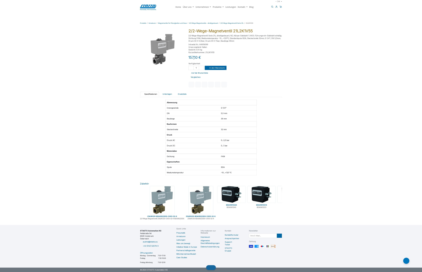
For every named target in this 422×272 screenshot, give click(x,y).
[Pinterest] (217, 84)
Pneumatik (180, 233)
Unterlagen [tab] (167, 94)
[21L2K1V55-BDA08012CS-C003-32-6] (280, 20)
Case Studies (181, 257)
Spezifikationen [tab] (150, 94)
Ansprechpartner (232, 238)
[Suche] (272, 6)
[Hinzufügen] (201, 68)
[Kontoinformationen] (276, 6)
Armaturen (152, 23)
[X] (198, 84)
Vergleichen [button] (196, 77)
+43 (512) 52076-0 (151, 246)
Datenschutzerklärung (210, 247)
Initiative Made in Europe (186, 247)
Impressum (205, 237)
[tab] (181, 94)
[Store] (276, 20)
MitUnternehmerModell (186, 254)
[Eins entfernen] (191, 68)
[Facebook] (191, 84)
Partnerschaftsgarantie (185, 250)
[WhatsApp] (211, 84)
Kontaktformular (231, 235)
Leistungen (180, 240)
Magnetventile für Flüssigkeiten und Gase (172, 23)
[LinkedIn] (204, 84)
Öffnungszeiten (146, 253)
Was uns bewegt (183, 243)
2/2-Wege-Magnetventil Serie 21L (232, 23)
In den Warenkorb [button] (217, 68)
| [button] (277, 1)
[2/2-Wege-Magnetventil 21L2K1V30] (273, 20)
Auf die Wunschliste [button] (199, 73)
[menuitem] (178, 7)
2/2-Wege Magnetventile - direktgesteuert (203, 23)
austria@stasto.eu (150, 242)
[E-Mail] (224, 84)
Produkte (143, 23)
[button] (279, 236)
